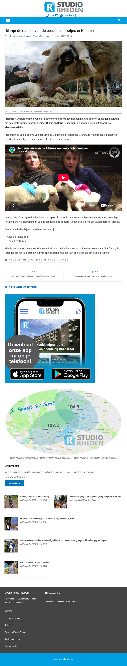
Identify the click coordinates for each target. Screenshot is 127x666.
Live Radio (68, 15)
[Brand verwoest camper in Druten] (11, 573)
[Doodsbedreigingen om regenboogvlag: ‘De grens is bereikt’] (60, 507)
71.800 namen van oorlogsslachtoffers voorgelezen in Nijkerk (47, 518)
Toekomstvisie (11, 646)
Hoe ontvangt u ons (13, 618)
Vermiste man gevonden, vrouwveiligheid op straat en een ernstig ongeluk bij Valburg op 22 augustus (64, 540)
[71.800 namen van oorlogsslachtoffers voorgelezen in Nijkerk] (11, 529)
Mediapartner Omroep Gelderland (35, 36)
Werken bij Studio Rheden (15, 632)
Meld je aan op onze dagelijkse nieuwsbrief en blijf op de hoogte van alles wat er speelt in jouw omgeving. (50, 472)
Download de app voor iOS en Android (61, 601)
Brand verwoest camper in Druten (34, 562)
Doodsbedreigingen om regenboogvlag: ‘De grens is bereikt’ (95, 496)
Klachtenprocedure (13, 639)
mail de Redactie (16, 602)
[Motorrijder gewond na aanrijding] (11, 507)
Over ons (8, 611)
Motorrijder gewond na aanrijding (34, 496)
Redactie (8, 625)
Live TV (53, 15)
